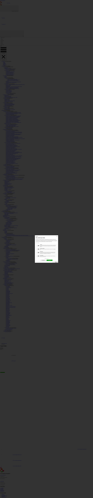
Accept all (49, 260)
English (37, 236)
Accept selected (46, 258)
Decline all (43, 260)
